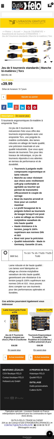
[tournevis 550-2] (46, 49)
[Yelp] (28, 107)
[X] (10, 105)
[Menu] (2, 5)
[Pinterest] (34, 107)
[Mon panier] (50, 5)
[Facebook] (3, 107)
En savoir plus (22, 116)
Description (7, 116)
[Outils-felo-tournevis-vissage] (26, 5)
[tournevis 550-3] (46, 57)
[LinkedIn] (22, 107)
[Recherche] (50, 14)
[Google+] (16, 107)
